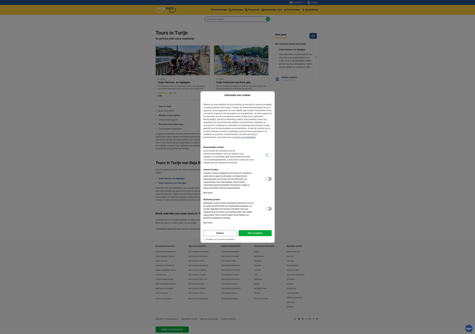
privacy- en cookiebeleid (245, 137)
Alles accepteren (255, 233)
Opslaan (220, 233)
